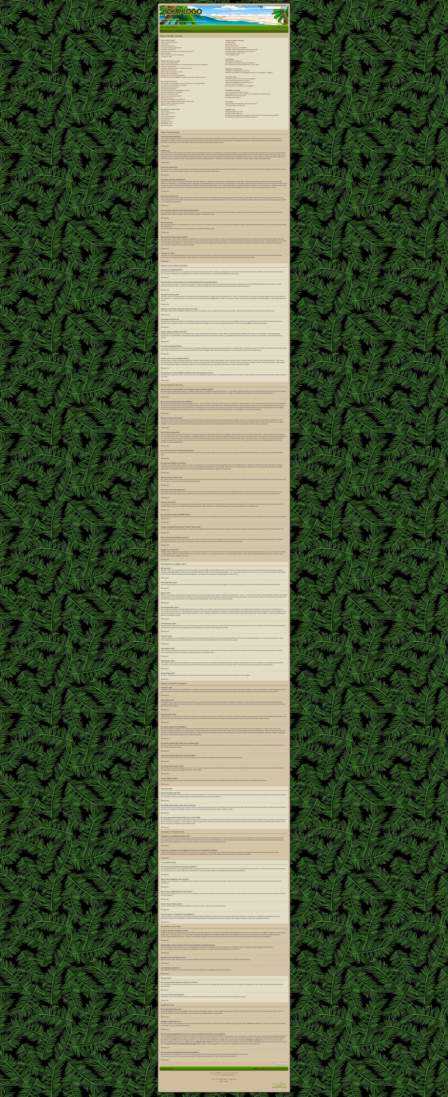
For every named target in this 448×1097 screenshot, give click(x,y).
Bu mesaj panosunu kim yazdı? (234, 111)
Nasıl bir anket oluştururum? (169, 88)
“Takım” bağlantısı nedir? (232, 54)
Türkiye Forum (232, 1079)
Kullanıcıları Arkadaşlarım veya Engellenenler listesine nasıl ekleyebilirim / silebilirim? (249, 72)
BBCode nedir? (165, 111)
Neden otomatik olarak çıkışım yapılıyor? (172, 54)
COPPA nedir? (165, 44)
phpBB (248, 323)
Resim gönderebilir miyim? (168, 116)
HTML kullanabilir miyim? (168, 113)
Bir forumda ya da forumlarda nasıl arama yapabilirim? (240, 78)
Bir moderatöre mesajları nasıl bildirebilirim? (173, 99)
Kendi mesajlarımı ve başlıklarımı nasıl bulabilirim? (239, 86)
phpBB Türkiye (223, 1079)
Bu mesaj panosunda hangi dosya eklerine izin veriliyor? (241, 103)
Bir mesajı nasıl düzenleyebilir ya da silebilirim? (174, 85)
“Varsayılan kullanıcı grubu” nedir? (235, 53)
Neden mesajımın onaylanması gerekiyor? (173, 103)
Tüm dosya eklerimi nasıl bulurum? (235, 105)
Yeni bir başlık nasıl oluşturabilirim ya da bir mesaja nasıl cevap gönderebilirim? (183, 83)
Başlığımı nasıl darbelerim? (168, 105)
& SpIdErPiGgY (231, 1075)
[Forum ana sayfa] (182, 11)
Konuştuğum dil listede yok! (168, 70)
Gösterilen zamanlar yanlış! (168, 66)
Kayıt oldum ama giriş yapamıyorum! (171, 47)
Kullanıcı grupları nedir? (232, 46)
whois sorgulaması (275, 1036)
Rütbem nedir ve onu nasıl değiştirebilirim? (173, 75)
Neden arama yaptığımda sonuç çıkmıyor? (237, 80)
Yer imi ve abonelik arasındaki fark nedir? (236, 92)
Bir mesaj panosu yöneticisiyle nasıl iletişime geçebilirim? (241, 117)
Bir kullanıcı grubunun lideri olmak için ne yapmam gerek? (241, 49)
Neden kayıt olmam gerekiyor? (169, 42)
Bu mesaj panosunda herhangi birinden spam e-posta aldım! (242, 64)
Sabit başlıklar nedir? (167, 122)
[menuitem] (174, 27)
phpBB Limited (187, 1011)
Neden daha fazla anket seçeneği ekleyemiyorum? (175, 90)
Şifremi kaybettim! (166, 53)
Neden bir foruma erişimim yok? (170, 94)
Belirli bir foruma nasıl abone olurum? (235, 95)
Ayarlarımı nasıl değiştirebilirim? (170, 63)
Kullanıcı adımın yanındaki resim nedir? (172, 72)
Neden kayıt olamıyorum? (168, 46)
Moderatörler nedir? (230, 44)
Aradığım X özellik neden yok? (233, 113)
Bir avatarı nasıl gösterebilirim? (169, 73)
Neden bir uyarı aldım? (167, 97)
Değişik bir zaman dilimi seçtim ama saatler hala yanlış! (176, 68)
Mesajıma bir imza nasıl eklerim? (170, 87)
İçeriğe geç (46, 25)
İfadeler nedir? (165, 114)
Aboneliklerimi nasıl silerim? (233, 97)
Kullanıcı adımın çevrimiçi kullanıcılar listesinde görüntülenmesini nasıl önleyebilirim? (184, 64)
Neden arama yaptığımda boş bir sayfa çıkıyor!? (239, 82)
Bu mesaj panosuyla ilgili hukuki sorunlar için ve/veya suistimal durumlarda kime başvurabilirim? (252, 115)
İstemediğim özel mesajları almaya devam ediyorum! (240, 63)
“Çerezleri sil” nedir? (166, 56)
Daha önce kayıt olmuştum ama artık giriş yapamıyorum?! (177, 51)
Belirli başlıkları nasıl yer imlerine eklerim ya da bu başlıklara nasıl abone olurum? (248, 94)
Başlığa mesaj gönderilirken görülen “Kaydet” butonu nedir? (177, 101)
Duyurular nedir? (165, 120)
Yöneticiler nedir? (230, 42)
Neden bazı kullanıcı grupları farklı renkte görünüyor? (240, 51)
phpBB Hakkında (207, 1013)
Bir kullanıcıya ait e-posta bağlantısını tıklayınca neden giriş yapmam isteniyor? (183, 77)
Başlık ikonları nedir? (167, 125)
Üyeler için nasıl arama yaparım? (234, 84)
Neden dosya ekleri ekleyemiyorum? (171, 96)
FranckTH (223, 1075)
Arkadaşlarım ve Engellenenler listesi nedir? (237, 70)
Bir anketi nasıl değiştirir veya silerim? (171, 92)
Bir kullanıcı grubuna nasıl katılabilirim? (236, 47)
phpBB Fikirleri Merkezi (254, 1023)
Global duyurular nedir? (167, 118)
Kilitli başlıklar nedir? (166, 123)
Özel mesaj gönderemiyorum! (233, 61)
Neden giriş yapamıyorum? (168, 49)
